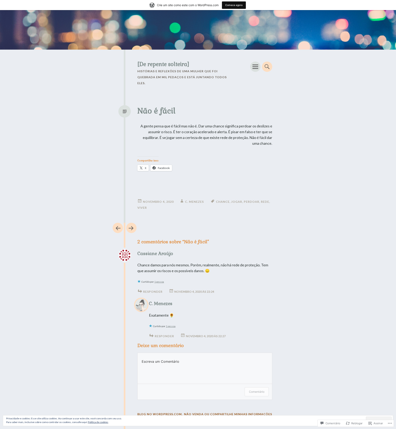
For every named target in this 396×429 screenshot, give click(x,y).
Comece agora (234, 5)
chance (223, 201)
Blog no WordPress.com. (160, 414)
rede (265, 201)
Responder (153, 291)
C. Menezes (194, 201)
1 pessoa (159, 281)
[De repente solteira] (163, 64)
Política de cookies (98, 422)
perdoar (251, 201)
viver (142, 207)
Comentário (256, 391)
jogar (236, 201)
